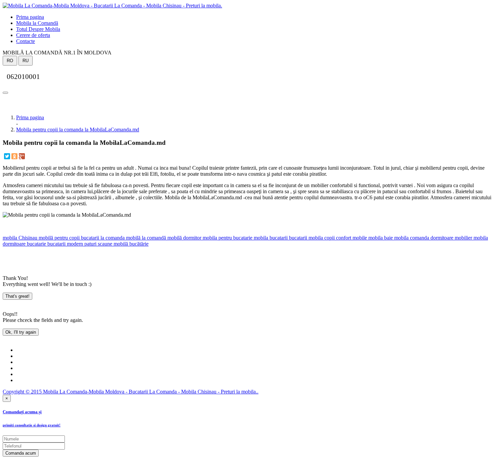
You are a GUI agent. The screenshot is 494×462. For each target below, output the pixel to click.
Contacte (25, 41)
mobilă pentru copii (58, 238)
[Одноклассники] (14, 156)
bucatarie (36, 244)
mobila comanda (411, 238)
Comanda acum (20, 453)
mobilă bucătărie (130, 244)
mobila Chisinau (20, 238)
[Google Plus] (22, 156)
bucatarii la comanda (102, 238)
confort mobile (351, 238)
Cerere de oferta (33, 35)
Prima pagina (30, 17)
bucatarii (297, 238)
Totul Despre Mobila (38, 29)
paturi (89, 244)
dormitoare (441, 238)
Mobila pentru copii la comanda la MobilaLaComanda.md (77, 129)
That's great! (17, 296)
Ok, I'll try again (20, 332)
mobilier (462, 238)
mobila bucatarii (270, 238)
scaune (104, 244)
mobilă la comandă (145, 238)
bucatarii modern (64, 244)
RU (26, 60)
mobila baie (380, 238)
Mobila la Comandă (37, 23)
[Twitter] (7, 156)
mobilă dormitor (183, 238)
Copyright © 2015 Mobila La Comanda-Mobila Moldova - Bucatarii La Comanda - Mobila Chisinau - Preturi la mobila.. (130, 391)
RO (10, 60)
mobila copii (321, 238)
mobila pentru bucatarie (226, 238)
